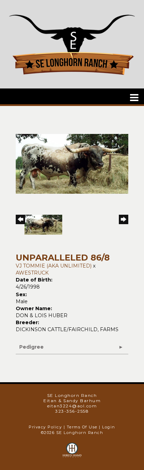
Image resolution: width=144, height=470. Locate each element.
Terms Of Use (82, 427)
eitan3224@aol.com (72, 405)
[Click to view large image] (72, 163)
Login (108, 427)
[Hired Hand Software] (72, 453)
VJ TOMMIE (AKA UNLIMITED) (54, 266)
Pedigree (31, 347)
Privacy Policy (45, 427)
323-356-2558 (72, 411)
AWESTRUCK (32, 273)
